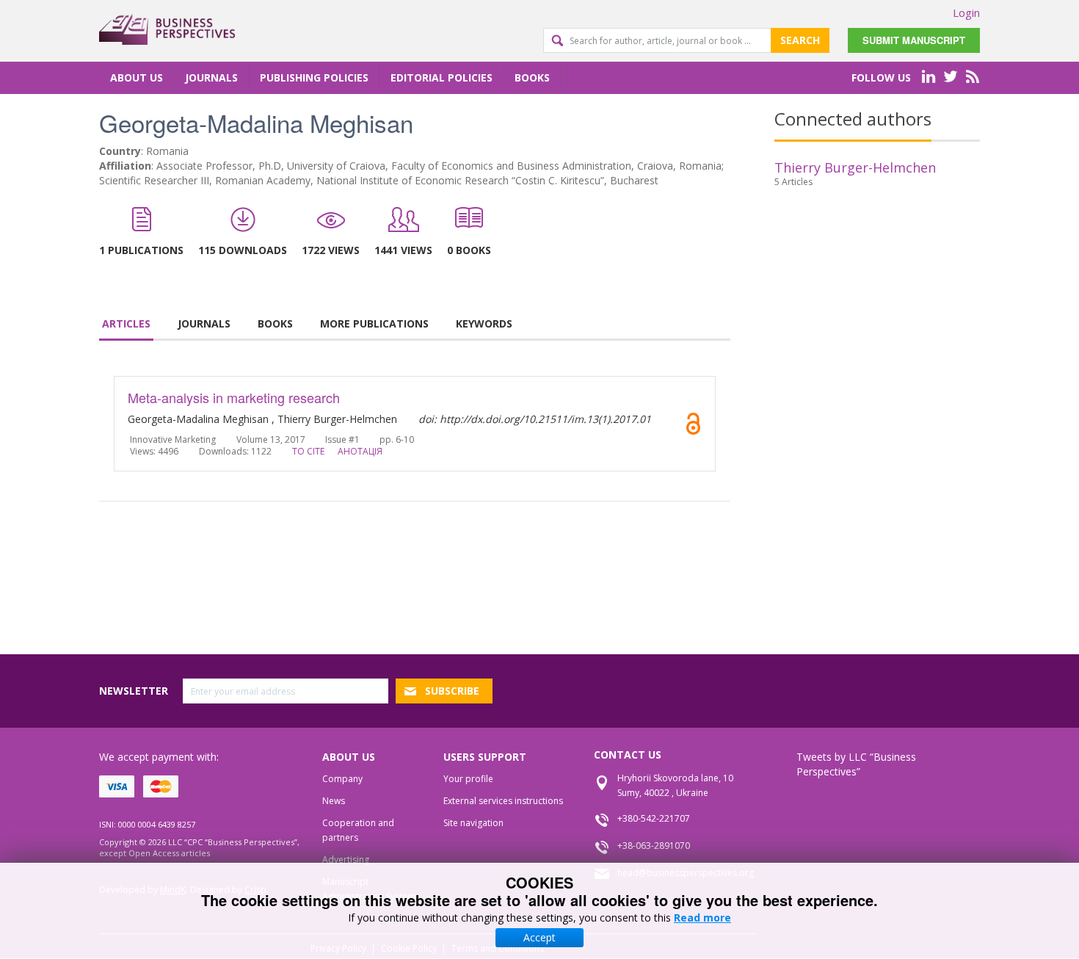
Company (342, 778)
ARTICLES (126, 323)
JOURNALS (204, 323)
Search (800, 40)
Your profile (468, 778)
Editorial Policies (441, 77)
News (333, 801)
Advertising (345, 859)
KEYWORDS (484, 323)
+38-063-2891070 (653, 845)
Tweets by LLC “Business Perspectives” (856, 764)
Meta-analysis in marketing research (234, 397)
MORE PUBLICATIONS (374, 323)
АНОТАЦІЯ (360, 451)
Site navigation (473, 823)
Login (966, 12)
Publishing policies (314, 77)
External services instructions (503, 801)
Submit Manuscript (913, 40)
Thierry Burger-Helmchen (855, 167)
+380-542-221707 (653, 818)
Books (532, 77)
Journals (211, 77)
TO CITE (308, 451)
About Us (136, 77)
